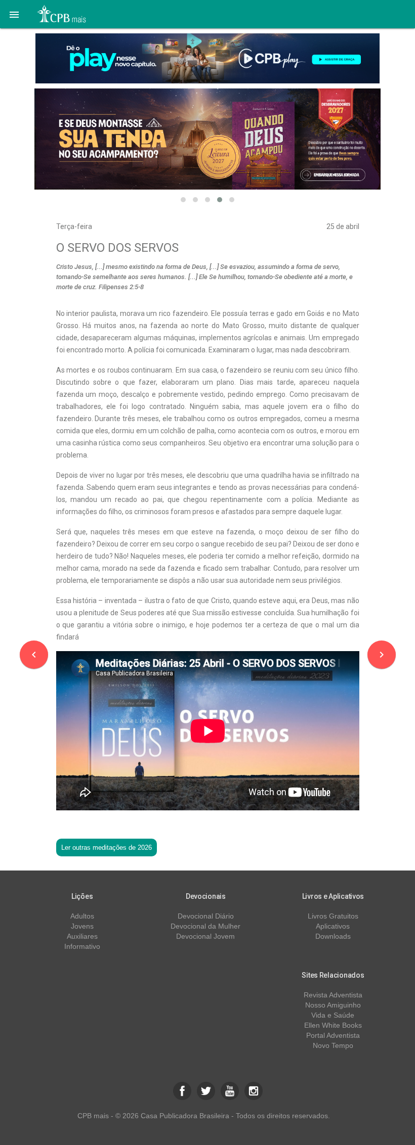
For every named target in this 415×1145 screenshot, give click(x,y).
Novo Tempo (333, 1045)
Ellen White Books (333, 1025)
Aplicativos (333, 926)
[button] (14, 14)
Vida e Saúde (332, 1015)
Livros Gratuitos (333, 916)
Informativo (82, 946)
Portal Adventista (333, 1035)
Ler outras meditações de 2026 (106, 847)
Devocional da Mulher (205, 926)
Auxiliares (82, 936)
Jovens (82, 926)
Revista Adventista (333, 995)
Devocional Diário (206, 916)
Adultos (82, 916)
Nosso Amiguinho (333, 1005)
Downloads (333, 936)
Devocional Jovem (205, 936)
